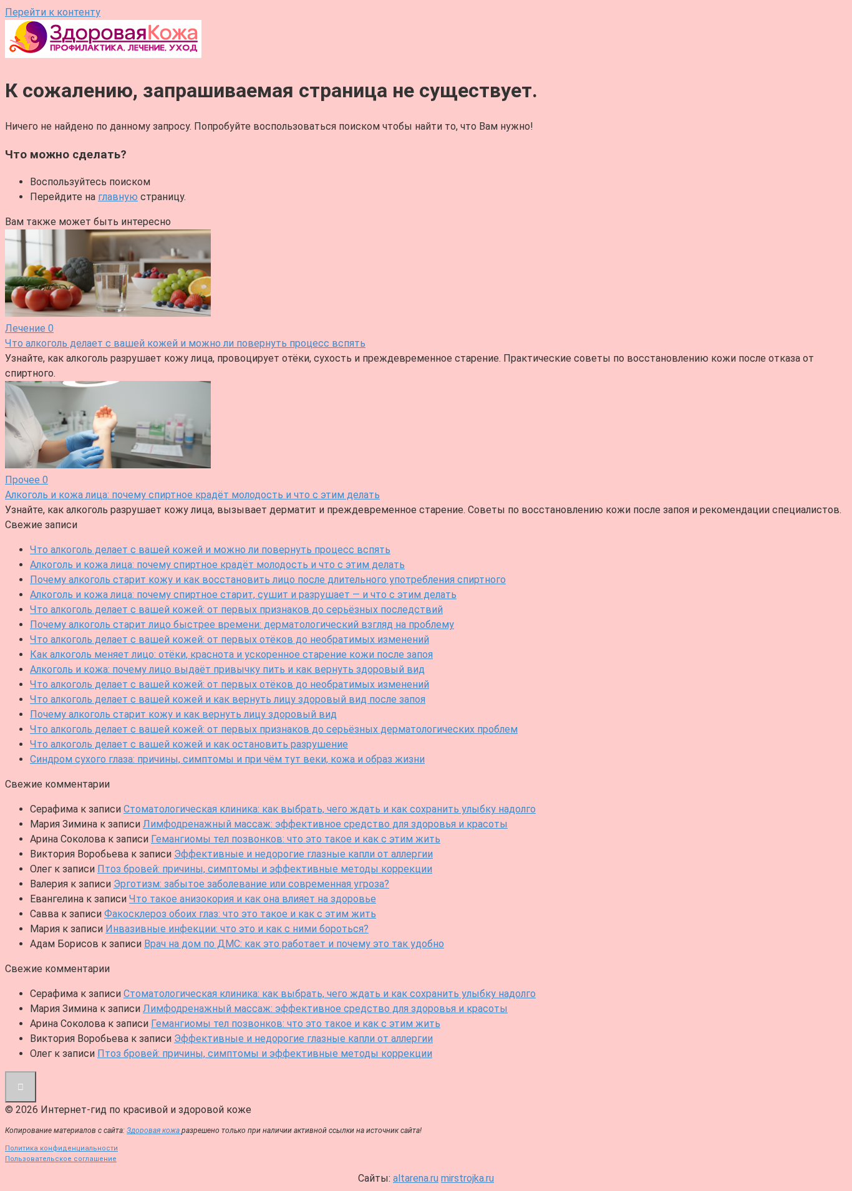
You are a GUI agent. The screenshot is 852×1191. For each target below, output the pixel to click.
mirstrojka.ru (467, 1178)
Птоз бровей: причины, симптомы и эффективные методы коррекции (264, 869)
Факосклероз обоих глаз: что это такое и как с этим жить (240, 914)
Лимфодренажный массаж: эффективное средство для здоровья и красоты (325, 824)
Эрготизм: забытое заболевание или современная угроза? (251, 884)
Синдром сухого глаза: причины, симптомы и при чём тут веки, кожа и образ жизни (227, 759)
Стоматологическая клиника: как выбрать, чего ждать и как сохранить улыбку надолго (329, 809)
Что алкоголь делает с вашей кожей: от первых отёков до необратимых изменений (229, 639)
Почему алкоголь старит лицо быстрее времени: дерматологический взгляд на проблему (242, 624)
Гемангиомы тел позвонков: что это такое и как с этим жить (295, 839)
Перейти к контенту (52, 12)
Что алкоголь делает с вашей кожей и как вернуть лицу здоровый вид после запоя (227, 699)
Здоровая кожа (154, 1130)
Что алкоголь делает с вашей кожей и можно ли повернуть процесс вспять (210, 550)
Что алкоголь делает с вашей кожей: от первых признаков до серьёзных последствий (236, 609)
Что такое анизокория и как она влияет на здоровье (252, 899)
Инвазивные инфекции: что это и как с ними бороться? (237, 929)
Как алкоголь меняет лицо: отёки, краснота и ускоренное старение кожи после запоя (231, 654)
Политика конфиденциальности (61, 1148)
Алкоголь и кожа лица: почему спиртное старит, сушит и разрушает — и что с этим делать (243, 594)
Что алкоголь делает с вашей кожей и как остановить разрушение (189, 744)
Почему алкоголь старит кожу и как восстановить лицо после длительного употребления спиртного (268, 580)
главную (118, 197)
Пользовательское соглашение (61, 1159)
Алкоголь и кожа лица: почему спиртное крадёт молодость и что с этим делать (217, 565)
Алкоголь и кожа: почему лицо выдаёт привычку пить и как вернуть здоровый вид (227, 669)
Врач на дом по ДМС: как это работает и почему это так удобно (294, 944)
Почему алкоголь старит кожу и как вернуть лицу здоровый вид (183, 714)
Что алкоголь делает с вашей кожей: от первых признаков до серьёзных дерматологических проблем (274, 729)
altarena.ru (415, 1178)
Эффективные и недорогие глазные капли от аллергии (303, 854)
